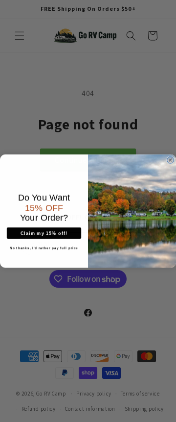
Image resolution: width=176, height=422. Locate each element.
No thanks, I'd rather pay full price (44, 247)
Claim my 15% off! (44, 232)
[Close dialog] (170, 159)
